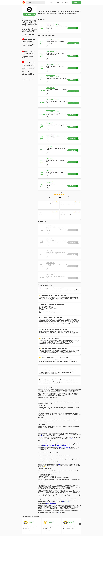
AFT (74, 266)
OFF (74, 254)
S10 (74, 114)
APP (74, 68)
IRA (74, 55)
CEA (74, 28)
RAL (74, 242)
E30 (74, 278)
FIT (74, 174)
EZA (74, 126)
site (59, 512)
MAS (74, 230)
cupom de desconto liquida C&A (63, 447)
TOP (74, 162)
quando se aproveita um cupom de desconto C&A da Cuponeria (55, 445)
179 (74, 150)
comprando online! (66, 501)
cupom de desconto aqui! (51, 503)
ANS (74, 185)
